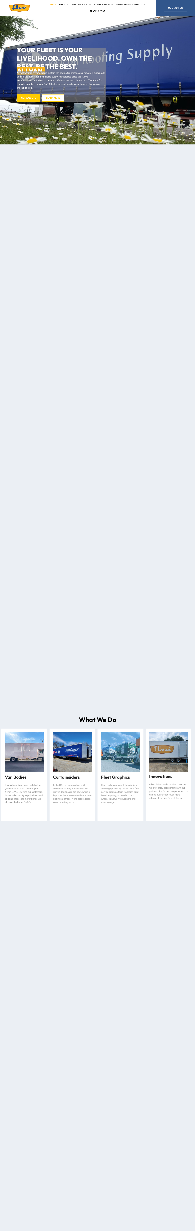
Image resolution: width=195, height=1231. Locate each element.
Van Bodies (16, 777)
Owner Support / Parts (129, 4)
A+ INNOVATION (102, 4)
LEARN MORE (53, 97)
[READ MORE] (24, 752)
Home (53, 4)
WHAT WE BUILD (80, 4)
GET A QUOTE (28, 97)
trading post (97, 11)
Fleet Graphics (115, 777)
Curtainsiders (66, 777)
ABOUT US (64, 4)
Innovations (160, 776)
